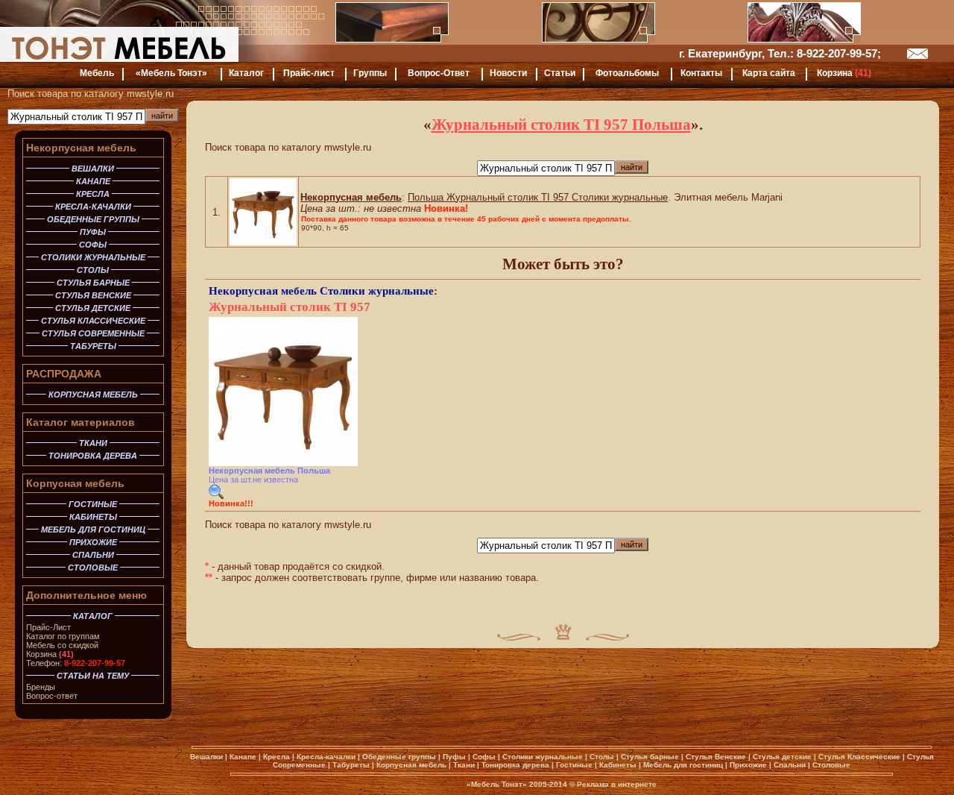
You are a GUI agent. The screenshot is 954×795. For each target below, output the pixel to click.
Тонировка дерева (515, 765)
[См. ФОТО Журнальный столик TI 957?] (216, 495)
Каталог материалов (80, 422)
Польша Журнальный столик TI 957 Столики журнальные (538, 197)
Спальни (790, 765)
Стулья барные (650, 756)
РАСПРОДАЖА (63, 374)
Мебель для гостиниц (683, 765)
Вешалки (206, 756)
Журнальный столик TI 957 (289, 307)
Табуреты (351, 765)
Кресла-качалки (326, 756)
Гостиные (574, 765)
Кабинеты (617, 765)
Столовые (831, 765)
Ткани (464, 765)
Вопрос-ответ (52, 695)
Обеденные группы (399, 756)
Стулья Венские (716, 756)
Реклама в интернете (617, 784)
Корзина (50, 654)
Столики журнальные (377, 291)
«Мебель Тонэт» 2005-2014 (517, 784)
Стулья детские (782, 756)
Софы (484, 756)
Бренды (40, 686)
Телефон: (75, 663)
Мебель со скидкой (62, 645)
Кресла (276, 756)
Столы (602, 756)
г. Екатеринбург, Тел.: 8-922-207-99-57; (780, 53)
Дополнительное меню (86, 595)
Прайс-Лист (48, 627)
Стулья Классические (859, 756)
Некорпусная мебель (81, 148)
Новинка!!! (231, 503)
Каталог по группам (63, 636)
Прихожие (748, 765)
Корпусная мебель (75, 483)
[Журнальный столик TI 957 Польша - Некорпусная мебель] (263, 242)
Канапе (243, 756)
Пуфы (454, 756)
